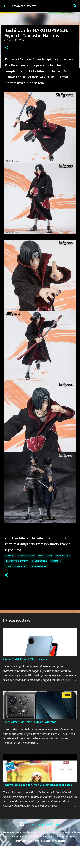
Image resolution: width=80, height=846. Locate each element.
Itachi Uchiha (26, 555)
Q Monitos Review (23, 6)
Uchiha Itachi (38, 566)
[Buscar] (75, 5)
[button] (6, 47)
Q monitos (62, 555)
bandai (10, 555)
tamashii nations (16, 566)
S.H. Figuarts (39, 561)
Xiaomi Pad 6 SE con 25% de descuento (26, 659)
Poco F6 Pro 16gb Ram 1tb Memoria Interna (29, 722)
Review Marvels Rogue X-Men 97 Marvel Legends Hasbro (37, 784)
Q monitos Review (17, 561)
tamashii (56, 561)
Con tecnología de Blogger (42, 824)
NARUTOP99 (45, 555)
